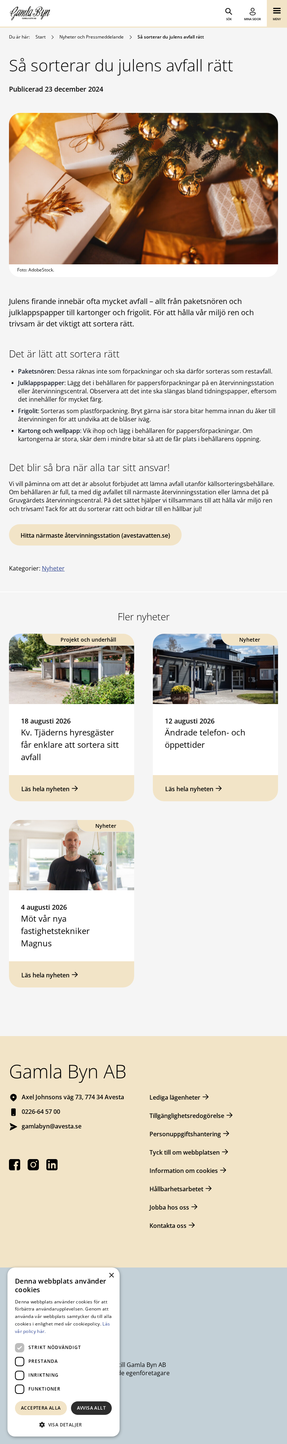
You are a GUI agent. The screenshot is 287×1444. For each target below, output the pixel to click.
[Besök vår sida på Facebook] (14, 1164)
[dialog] (63, 1352)
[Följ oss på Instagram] (33, 1164)
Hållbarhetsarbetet (176, 1189)
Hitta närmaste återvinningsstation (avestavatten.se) (95, 535)
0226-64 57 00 (41, 1111)
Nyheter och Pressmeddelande (91, 37)
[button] (63, 1424)
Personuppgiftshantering (185, 1134)
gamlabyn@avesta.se (51, 1126)
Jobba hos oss (169, 1207)
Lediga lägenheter (174, 1097)
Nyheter (53, 568)
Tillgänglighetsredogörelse (186, 1116)
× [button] (111, 1275)
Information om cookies (183, 1171)
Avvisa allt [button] (91, 1408)
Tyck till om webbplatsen (184, 1152)
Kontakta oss (167, 1226)
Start (41, 37)
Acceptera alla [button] (41, 1408)
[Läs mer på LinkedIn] (52, 1164)
